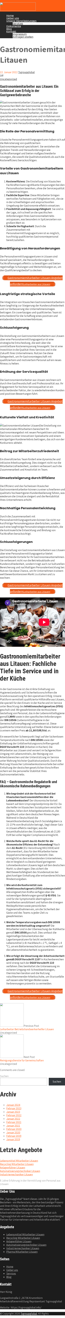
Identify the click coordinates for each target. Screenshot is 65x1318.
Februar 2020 (13, 1129)
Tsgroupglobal (29, 1313)
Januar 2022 (13, 1118)
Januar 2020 (13, 1132)
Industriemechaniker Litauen (16, 1174)
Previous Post (27, 1027)
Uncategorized (8, 79)
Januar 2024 (13, 1105)
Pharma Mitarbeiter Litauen (22, 1251)
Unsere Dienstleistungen (21, 21)
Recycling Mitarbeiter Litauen (17, 1164)
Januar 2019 (13, 1139)
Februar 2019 (13, 1136)
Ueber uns (12, 18)
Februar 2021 (13, 1122)
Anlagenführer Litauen (12, 1167)
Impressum (20, 34)
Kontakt (11, 31)
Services (18, 23)
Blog (9, 29)
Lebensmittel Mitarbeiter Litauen (19, 1160)
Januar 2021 (13, 1125)
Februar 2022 (13, 1115)
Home (10, 15)
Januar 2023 (13, 1112)
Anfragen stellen (23, 37)
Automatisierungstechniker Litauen (20, 1171)
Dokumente (13, 26)
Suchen (4, 1076)
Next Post (22, 1058)
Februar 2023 (13, 1108)
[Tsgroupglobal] (18, 10)
